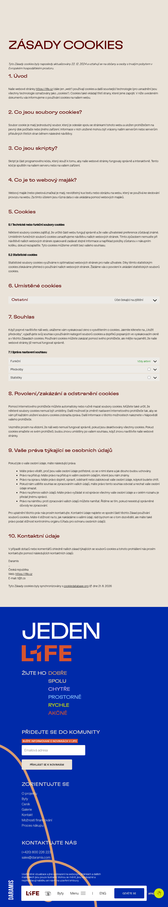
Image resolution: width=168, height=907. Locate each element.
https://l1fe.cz (44, 89)
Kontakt (27, 815)
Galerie (27, 809)
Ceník (26, 804)
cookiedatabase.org (76, 586)
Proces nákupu (33, 825)
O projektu (29, 793)
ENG (103, 893)
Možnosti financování (37, 820)
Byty (60, 893)
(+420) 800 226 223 (36, 852)
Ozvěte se (129, 893)
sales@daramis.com (36, 857)
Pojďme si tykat (159, 893)
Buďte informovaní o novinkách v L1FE (50, 741)
